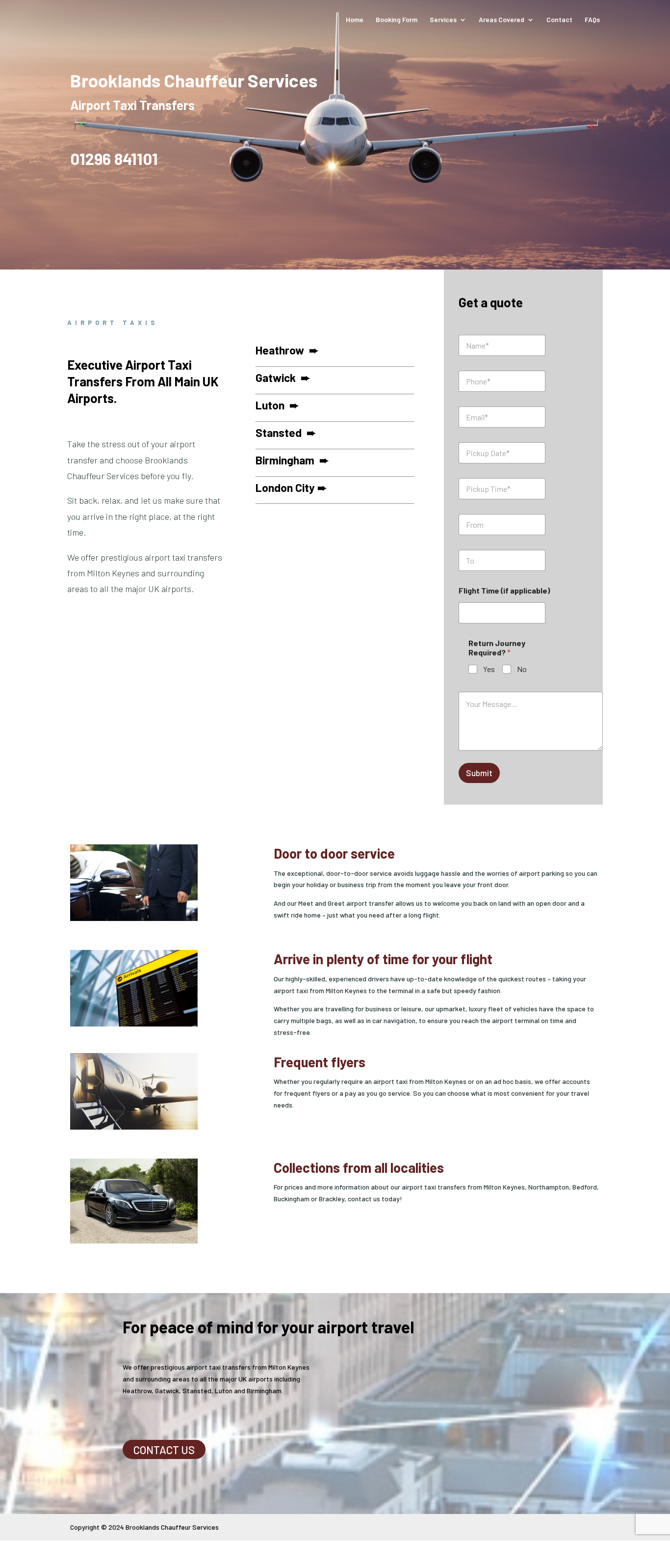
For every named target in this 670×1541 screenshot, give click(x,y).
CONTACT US (164, 1449)
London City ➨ (291, 487)
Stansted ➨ (286, 432)
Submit (479, 773)
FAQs (592, 20)
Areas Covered (501, 20)
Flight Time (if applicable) (504, 590)
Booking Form (396, 20)
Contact (559, 20)
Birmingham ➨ (292, 460)
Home (354, 20)
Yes (489, 669)
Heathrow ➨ (287, 350)
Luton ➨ (277, 405)
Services (443, 20)
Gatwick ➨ (283, 377)
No (522, 669)
